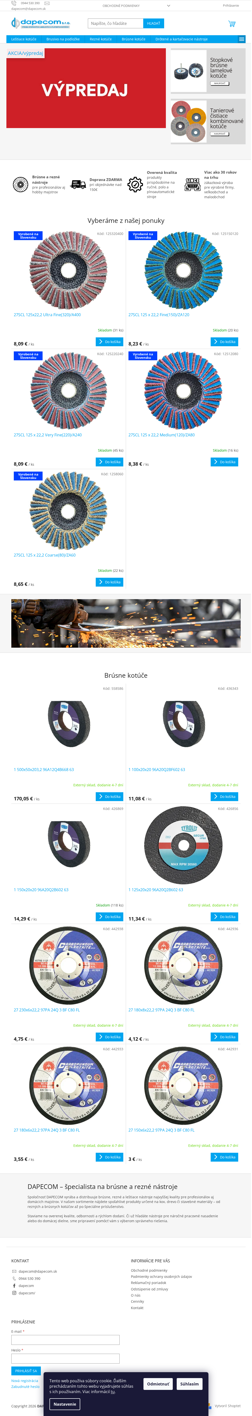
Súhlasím (189, 1384)
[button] (18, 101)
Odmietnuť (158, 1384)
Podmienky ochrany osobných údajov (161, 1276)
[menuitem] (23, 39)
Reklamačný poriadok (148, 1282)
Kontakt (137, 1307)
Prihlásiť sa (26, 1370)
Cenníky (137, 1301)
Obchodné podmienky (121, 5)
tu (113, 1391)
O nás (136, 1295)
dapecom (26, 1285)
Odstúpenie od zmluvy (149, 1289)
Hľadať (153, 23)
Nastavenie (65, 1404)
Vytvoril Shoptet (228, 1405)
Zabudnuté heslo (25, 1386)
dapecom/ (27, 1293)
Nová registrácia (24, 1380)
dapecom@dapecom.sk (38, 1271)
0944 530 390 (29, 1278)
